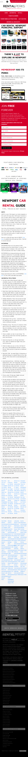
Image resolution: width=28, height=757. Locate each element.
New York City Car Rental (3, 482)
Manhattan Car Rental (23, 501)
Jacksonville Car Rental (17, 484)
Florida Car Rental (6, 719)
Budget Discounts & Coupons (8, 669)
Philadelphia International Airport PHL (11, 581)
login (12, 1)
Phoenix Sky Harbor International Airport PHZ (11, 538)
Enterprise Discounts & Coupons (9, 671)
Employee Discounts (6, 688)
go (7, 1)
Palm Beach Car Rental (17, 491)
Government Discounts (7, 695)
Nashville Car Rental (10, 506)
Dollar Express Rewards (7, 741)
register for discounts (19, 1)
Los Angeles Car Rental (4, 486)
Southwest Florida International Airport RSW (23, 544)
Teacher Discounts (6, 690)
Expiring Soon (13, 628)
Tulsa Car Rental (22, 484)
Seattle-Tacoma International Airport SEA (4, 566)
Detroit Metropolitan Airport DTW (11, 575)
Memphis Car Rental (16, 507)
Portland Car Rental (17, 504)
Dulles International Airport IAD (17, 543)
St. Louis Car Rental (22, 504)
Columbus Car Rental (22, 510)
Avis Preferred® (6, 733)
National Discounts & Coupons (8, 674)
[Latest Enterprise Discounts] (11, 33)
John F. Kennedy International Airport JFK (4, 553)
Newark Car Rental (11, 493)
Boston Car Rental (10, 509)
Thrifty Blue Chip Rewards (8, 743)
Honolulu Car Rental (10, 512)
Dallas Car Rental (3, 509)
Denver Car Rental (4, 512)
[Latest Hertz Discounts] (17, 33)
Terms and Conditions (14, 750)
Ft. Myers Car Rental (16, 488)
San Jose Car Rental (22, 497)
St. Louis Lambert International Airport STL (23, 562)
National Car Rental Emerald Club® (9, 738)
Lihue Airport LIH (23, 557)
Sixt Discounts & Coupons (8, 681)
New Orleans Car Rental (17, 511)
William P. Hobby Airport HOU (23, 573)
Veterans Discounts (6, 693)
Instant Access (6, 147)
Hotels (20, 12)
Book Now (4, 47)
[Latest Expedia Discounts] (23, 33)
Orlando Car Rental (4, 499)
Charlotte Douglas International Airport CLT (11, 531)
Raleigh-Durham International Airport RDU (23, 530)
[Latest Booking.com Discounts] (4, 33)
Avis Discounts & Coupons (8, 668)
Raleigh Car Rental (23, 491)
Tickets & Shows (13, 15)
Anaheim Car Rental (23, 494)
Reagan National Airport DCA (17, 548)
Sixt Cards (5, 746)
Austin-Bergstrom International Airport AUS (23, 523)
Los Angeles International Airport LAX (4, 529)
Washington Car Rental (17, 497)
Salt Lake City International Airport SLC (17, 533)
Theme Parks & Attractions (8, 19)
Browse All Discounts (13, 22)
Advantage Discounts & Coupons (9, 682)
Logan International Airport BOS (11, 555)
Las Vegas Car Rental (10, 489)
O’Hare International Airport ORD (4, 534)
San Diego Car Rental (10, 502)
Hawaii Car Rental (6, 717)
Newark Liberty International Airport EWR (11, 524)
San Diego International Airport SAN (17, 539)
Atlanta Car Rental (4, 506)
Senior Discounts (6, 701)
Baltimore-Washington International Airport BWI (17, 527)
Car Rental (12, 12)
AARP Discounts (6, 703)
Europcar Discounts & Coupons (9, 679)
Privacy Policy (5, 750)
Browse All (21, 628)
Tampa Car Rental (16, 501)
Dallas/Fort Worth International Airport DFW (4, 540)
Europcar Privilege (6, 745)
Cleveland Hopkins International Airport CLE (23, 536)
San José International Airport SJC (23, 568)
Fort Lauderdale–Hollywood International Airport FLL (11, 568)
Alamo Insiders (5, 740)
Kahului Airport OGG (23, 549)
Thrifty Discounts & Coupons (8, 677)
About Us (6, 628)
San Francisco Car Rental (10, 482)
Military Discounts (6, 692)
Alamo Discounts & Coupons (8, 672)
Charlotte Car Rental (10, 496)
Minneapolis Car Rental (23, 488)
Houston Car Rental (11, 499)
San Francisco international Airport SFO (4, 559)
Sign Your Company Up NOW (12, 619)
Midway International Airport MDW (17, 554)
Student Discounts (6, 698)
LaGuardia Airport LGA (17, 521)
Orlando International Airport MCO (4, 577)
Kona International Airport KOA (23, 553)
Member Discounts (6, 700)
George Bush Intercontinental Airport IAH (11, 544)
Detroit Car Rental (17, 481)
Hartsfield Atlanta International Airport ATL (4, 523)
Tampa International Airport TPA (17, 560)
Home (6, 12)
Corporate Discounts (7, 696)
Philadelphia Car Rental (4, 502)
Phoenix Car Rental (4, 496)
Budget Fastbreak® (6, 735)
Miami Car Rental (3, 493)
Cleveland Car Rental (22, 481)
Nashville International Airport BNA (17, 573)
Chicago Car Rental (4, 489)
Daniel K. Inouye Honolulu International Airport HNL (17, 566)
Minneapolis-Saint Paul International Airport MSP (11, 561)
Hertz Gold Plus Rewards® (8, 732)
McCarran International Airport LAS (4, 571)
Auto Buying (22, 19)
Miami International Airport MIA (11, 550)
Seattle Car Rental (10, 486)
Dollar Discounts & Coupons (8, 676)
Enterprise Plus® (6, 736)
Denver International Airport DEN (4, 547)
